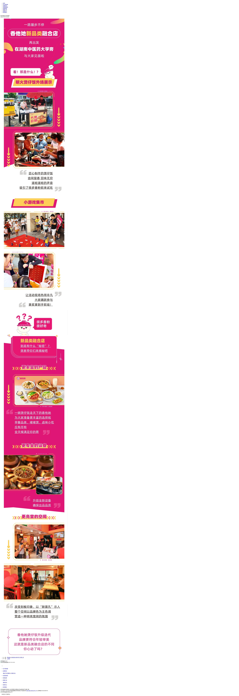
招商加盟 (5, 8)
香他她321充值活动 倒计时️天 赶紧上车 (15, 657)
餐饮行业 (13, 673)
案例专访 (5, 682)
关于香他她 (5, 4)
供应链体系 (5, 7)
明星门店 (5, 9)
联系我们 (5, 12)
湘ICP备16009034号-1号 (31, 690)
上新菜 (8, 658)
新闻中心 (5, 11)
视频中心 (9, 673)
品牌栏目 (5, 5)
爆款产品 (5, 673)
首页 (4, 3)
